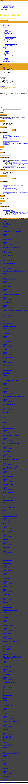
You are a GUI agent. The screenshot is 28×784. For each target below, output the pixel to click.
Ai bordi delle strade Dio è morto (14, 271)
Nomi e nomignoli (8, 492)
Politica (4, 26)
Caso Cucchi (7, 690)
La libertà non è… (9, 706)
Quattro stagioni (8, 428)
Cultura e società (6, 28)
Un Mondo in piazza (9, 41)
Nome (1, 107)
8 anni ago (5, 352)
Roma (5, 713)
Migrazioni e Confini (9, 33)
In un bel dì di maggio (10, 516)
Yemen (6, 42)
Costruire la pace (8, 35)
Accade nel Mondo (9, 55)
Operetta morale (3, 88)
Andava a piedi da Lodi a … (12, 381)
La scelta (6, 776)
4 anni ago (5, 234)
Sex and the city (8, 555)
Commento (2, 96)
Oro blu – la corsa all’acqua (11, 44)
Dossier (4, 34)
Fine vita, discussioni (9, 326)
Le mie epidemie (8, 255)
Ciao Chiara (7, 224)
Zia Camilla (7, 318)
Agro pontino (7, 666)
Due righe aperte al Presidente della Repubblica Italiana (15, 468)
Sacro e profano (8, 570)
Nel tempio (6, 547)
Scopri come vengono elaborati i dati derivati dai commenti (12, 118)
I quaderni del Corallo (10, 15)
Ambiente (5, 27)
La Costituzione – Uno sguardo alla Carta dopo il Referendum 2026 (14, 165)
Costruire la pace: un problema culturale (11, 141)
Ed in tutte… (7, 563)
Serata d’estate (8, 625)
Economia (5, 46)
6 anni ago (5, 281)
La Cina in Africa (8, 39)
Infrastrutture (7, 745)
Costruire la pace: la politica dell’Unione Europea (17, 167)
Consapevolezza (8, 357)
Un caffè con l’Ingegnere (11, 443)
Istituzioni (6, 539)
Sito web (2, 112)
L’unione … (6, 388)
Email (1, 110)
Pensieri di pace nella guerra (8, 6)
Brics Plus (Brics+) (6, 144)
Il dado (5, 698)
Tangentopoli (7, 633)
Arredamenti (7, 341)
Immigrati (7, 53)
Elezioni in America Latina (10, 37)
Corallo (4, 227)
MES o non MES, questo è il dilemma (15, 310)
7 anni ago (5, 320)
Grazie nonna (7, 531)
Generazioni (7, 649)
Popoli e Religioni (6, 60)
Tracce (6, 58)
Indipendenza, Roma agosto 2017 (14, 396)
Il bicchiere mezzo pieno (11, 753)
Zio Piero (6, 349)
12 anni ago (5, 636)
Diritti (6, 32)
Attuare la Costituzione (7, 5)
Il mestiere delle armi (9, 38)
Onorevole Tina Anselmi (11, 435)
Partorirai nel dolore (10, 279)
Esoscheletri (7, 737)
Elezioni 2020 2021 (9, 302)
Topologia (6, 602)
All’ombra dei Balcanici (11, 247)
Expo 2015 (6, 578)
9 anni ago (5, 391)
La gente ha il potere (7, 138)
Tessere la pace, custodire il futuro (10, 2)
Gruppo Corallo (6, 25)
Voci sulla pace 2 (6, 135)
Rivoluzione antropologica (11, 294)
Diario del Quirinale (9, 263)
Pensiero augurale (9, 586)
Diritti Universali (8, 45)
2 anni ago (5, 226)
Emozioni (7, 49)
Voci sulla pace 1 (6, 142)
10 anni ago (5, 422)
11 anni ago (5, 526)
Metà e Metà (7, 286)
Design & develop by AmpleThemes (7, 782)
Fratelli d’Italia (8, 484)
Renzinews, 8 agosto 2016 (11, 459)
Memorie (7, 51)
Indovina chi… (8, 729)
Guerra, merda (8, 365)
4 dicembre (6, 451)
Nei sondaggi (7, 239)
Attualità (7, 48)
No (3, 760)
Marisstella (6, 373)
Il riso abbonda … (9, 404)
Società (6, 30)
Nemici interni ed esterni (8, 7)
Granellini (5, 47)
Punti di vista (8, 31)
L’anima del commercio (10, 641)
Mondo (4, 54)
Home (4, 24)
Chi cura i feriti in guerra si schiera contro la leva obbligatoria (15, 3)
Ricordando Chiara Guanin (8, 61)
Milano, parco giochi (9, 682)
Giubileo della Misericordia (12, 508)
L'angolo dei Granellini (5, 86)
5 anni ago (5, 258)
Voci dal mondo (8, 56)
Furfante (6, 617)
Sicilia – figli (7, 674)
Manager (6, 768)
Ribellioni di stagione (10, 610)
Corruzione (6, 594)
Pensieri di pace (6, 59)
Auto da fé (6, 333)
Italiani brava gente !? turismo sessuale (8, 87)
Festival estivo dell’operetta (12, 231)
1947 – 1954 (6, 523)
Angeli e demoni (8, 420)
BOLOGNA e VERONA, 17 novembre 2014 (12, 657)
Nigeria (6, 40)
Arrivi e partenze (8, 500)
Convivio (6, 412)
